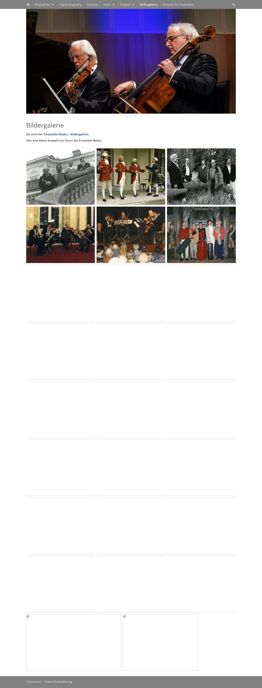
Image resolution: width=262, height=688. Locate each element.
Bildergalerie (80, 134)
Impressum (35, 681)
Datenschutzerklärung (58, 681)
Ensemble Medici (56, 134)
